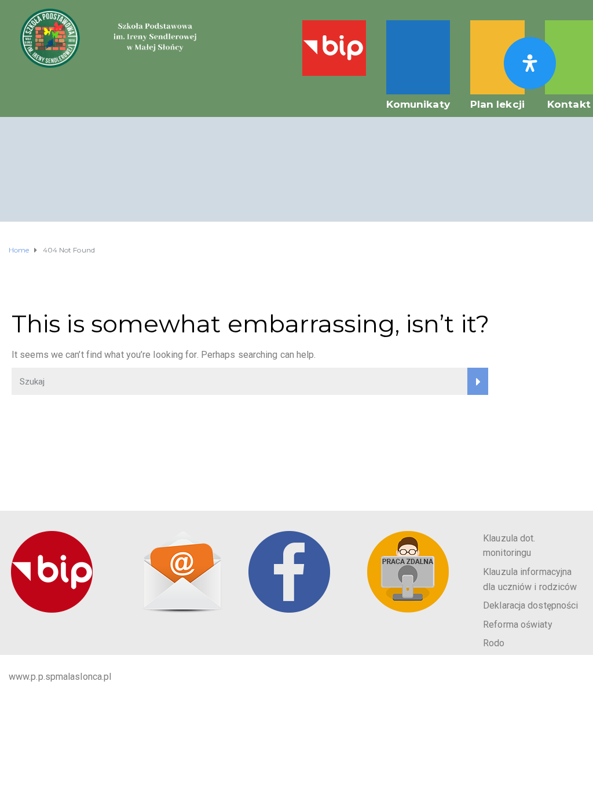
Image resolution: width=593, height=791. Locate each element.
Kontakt (569, 104)
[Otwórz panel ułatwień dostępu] (530, 63)
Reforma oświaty (517, 624)
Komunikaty (418, 104)
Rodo (493, 643)
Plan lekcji (497, 104)
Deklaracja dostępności (530, 605)
